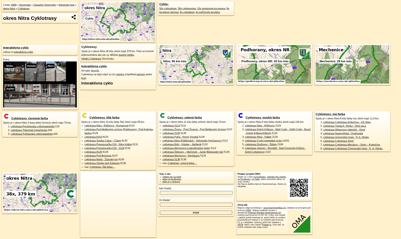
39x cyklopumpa (187, 8)
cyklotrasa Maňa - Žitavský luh (101, 159)
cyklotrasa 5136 (171, 133)
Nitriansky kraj (66, 5)
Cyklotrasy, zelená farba (184, 117)
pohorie (141, 74)
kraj (83, 78)
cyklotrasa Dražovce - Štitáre (261, 144)
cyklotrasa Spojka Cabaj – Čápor (102, 140)
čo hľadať (164, 200)
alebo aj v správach (171, 182)
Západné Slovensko (45, 5)
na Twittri (256, 179)
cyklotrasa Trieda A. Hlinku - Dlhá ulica (344, 126)
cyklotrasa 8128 (93, 152)
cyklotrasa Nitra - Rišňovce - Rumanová (106, 125)
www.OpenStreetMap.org (274, 208)
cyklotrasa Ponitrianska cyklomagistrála (33, 126)
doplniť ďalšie (126, 55)
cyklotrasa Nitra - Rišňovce (260, 125)
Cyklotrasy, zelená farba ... (182, 163)
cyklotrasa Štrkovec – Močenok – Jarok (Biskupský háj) (192, 152)
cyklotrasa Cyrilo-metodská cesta (263, 140)
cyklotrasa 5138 (171, 159)
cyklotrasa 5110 (171, 125)
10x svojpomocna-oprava (211, 8)
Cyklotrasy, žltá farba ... (102, 167)
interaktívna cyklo (23, 52)
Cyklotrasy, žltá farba (104, 117)
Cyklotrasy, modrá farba (263, 117)
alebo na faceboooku (171, 179)
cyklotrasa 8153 (93, 137)
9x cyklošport (187, 12)
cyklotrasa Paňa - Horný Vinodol (180, 137)
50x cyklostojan (168, 8)
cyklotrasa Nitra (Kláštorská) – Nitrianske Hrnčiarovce (192, 140)
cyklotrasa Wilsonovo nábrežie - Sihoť (344, 129)
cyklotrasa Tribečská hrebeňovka (29, 130)
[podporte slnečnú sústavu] (40, 106)
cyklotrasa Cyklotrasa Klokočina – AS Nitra (347, 122)
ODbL (248, 210)
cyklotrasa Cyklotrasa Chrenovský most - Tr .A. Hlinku (353, 148)
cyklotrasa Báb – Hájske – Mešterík (181, 144)
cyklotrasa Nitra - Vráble (258, 137)
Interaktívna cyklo (16, 47)
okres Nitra (9, 8)
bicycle (95, 70)
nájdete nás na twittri (171, 177)
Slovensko (25, 5)
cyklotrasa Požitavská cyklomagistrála (32, 134)
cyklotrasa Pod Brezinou (98, 155)
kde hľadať (165, 188)
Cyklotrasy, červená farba (29, 118)
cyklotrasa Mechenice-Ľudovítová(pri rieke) (186, 148)
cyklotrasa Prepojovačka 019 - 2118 (104, 148)
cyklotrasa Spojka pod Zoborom (102, 163)
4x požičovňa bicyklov (208, 12)
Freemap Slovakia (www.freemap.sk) (264, 212)
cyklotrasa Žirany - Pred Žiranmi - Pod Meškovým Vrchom (194, 129)
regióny (120, 74)
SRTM (240, 225)
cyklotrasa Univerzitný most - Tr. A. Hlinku (346, 137)
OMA (13, 5)
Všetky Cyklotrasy (91, 58)
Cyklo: (164, 4)
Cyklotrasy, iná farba (330, 114)
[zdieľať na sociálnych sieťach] (74, 17)
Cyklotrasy (24, 8)
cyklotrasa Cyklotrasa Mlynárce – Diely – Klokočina (351, 144)
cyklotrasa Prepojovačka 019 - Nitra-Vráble (108, 144)
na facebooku (259, 177)
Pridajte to (266, 225)
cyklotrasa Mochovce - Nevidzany (181, 155)
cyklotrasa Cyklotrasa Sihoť (338, 141)
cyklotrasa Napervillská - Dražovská (343, 133)
